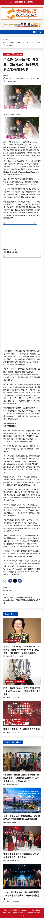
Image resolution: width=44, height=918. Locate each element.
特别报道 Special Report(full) (15, 723)
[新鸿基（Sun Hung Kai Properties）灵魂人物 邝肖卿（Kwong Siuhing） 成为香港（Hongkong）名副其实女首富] (22, 630)
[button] (3, 32)
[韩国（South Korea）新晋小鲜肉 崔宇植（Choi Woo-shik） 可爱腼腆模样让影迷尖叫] (22, 672)
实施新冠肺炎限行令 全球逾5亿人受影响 (21, 729)
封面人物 (16, 640)
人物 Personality (17, 54)
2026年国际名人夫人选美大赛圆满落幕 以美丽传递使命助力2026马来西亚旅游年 (21, 895)
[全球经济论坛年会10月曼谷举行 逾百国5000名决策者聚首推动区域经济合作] (22, 800)
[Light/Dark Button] (35, 32)
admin (5, 75)
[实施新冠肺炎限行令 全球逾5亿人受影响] (22, 713)
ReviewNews (31, 913)
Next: (21, 599)
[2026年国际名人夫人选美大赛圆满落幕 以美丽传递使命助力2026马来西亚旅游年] (22, 876)
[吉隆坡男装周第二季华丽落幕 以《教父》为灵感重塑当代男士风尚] (22, 838)
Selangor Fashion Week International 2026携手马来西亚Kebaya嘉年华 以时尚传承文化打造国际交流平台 (21, 778)
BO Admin (6, 656)
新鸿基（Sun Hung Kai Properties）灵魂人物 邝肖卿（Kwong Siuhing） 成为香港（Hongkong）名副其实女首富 (21, 649)
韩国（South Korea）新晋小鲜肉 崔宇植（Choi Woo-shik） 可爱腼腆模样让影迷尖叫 (22, 691)
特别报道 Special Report (21, 720)
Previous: (7, 588)
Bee (4, 784)
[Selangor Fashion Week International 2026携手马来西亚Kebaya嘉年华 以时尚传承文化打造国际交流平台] (22, 758)
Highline (7, 54)
